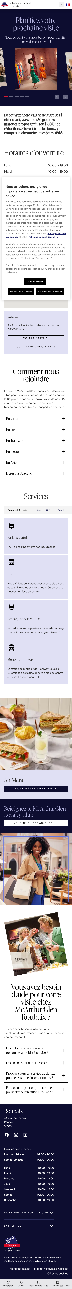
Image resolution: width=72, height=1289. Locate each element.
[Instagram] (16, 1135)
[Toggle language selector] (68, 4)
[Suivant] (65, 97)
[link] (20, 5)
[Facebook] (6, 1135)
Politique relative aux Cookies (50, 1268)
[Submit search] (61, 4)
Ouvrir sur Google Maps (36, 346)
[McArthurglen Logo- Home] (4, 5)
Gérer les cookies (57, 1273)
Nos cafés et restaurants (36, 788)
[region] (36, 238)
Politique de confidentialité (43, 237)
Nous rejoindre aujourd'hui (36, 823)
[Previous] (57, 97)
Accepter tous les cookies (50, 291)
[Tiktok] (25, 1135)
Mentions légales (20, 1268)
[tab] (18, 510)
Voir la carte (34, 338)
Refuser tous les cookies (21, 291)
